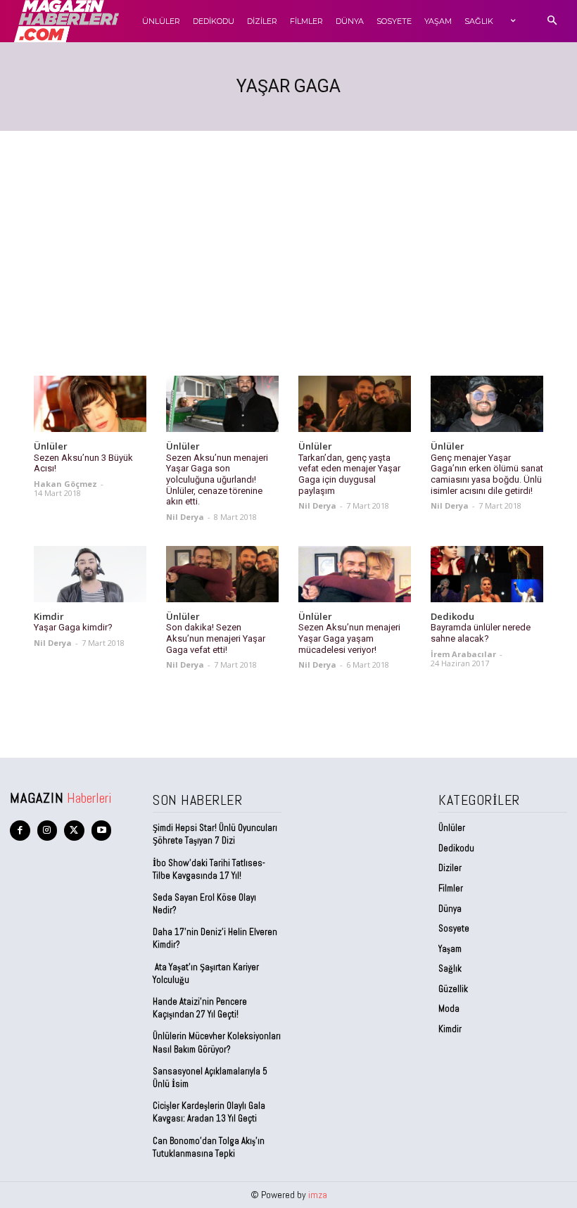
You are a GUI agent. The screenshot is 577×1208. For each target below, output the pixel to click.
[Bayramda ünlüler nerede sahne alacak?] (487, 574)
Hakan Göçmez (65, 483)
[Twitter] (74, 830)
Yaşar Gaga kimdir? (73, 627)
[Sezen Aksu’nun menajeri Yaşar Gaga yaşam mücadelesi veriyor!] (354, 574)
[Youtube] (101, 830)
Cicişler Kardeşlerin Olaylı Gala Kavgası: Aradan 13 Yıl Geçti (209, 1112)
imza (317, 1194)
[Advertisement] (288, 236)
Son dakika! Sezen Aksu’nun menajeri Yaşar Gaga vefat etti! (215, 638)
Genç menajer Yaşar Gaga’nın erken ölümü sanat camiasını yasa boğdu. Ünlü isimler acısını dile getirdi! (487, 474)
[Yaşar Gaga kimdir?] (90, 574)
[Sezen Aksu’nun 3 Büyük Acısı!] (90, 404)
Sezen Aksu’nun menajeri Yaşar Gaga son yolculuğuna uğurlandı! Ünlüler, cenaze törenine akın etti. (217, 479)
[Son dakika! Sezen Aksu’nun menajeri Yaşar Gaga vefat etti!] (222, 574)
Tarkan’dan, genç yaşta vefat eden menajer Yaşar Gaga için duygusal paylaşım (349, 474)
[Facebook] (20, 830)
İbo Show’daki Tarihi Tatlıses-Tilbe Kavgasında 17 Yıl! (209, 869)
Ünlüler (51, 446)
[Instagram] (47, 830)
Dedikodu (452, 617)
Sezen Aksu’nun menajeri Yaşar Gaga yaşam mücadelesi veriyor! (349, 638)
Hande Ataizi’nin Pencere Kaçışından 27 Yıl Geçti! (200, 1008)
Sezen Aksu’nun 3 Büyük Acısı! (83, 463)
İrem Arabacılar (463, 654)
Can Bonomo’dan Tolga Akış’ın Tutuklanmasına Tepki (209, 1147)
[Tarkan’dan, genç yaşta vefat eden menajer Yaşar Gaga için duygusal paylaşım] (354, 404)
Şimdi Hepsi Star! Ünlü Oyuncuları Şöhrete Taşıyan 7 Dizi (215, 834)
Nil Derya (185, 516)
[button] (552, 21)
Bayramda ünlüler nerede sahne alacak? (481, 633)
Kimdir (49, 617)
